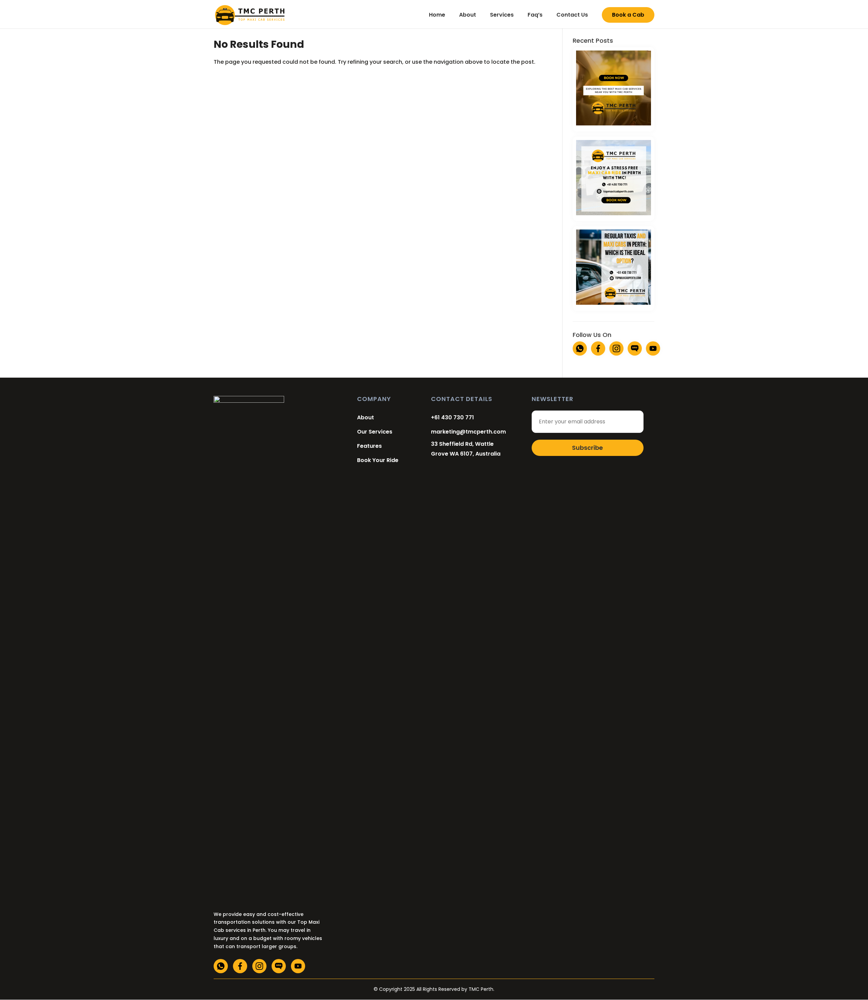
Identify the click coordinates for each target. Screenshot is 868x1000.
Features (369, 446)
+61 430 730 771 (452, 417)
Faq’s (535, 15)
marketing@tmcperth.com (468, 432)
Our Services (374, 432)
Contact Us (572, 15)
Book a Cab (628, 15)
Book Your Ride (377, 460)
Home (437, 15)
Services (502, 15)
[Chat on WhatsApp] (580, 348)
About (467, 15)
